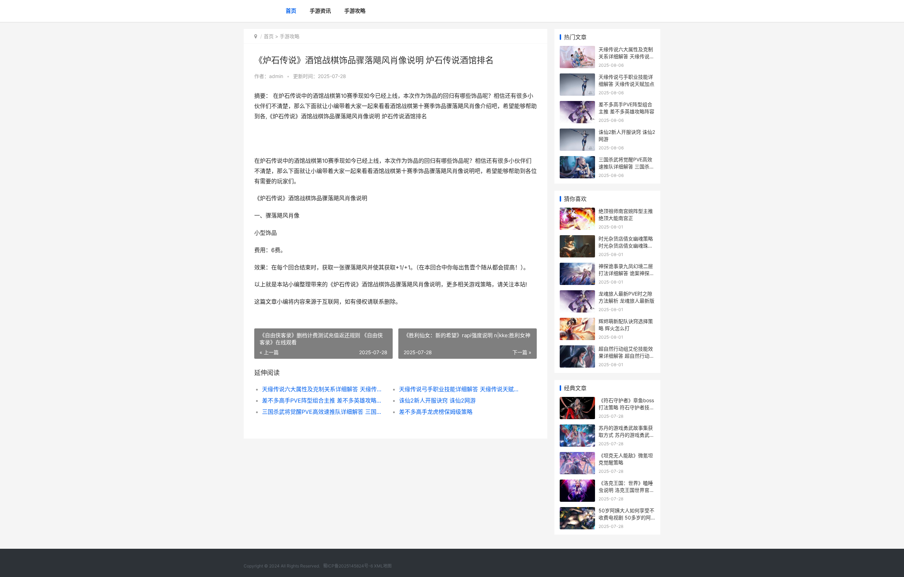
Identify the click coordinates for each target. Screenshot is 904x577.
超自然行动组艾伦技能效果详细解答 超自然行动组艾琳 (626, 355)
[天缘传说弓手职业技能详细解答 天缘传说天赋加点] (577, 78)
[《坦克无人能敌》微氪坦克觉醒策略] (577, 456)
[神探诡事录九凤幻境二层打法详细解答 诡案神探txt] (577, 267)
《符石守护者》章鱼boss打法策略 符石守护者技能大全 (626, 407)
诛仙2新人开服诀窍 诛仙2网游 (437, 400)
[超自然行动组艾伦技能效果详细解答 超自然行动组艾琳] (577, 350)
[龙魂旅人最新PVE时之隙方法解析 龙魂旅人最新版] (577, 295)
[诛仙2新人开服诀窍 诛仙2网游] (577, 133)
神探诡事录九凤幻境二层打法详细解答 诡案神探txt (626, 273)
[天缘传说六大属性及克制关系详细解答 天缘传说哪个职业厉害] (577, 50)
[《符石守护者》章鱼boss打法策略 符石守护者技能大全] (577, 401)
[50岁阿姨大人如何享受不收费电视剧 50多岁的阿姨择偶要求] (577, 511)
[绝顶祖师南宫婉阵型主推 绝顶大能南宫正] (577, 212)
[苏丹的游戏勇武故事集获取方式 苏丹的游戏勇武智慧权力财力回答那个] (577, 429)
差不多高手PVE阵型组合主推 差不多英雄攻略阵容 (323, 400)
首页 (291, 10)
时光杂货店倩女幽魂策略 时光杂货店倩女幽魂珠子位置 (626, 245)
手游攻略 (354, 10)
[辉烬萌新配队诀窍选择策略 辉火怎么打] (577, 322)
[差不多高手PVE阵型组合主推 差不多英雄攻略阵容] (577, 105)
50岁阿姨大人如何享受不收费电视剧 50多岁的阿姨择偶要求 (626, 517)
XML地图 (383, 566)
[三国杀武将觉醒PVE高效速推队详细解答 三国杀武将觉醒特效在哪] (577, 160)
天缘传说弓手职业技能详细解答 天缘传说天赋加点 (460, 389)
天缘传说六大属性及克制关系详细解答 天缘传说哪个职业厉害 (323, 389)
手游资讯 (320, 10)
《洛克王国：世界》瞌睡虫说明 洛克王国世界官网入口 (626, 490)
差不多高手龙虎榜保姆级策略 (435, 411)
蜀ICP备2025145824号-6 (348, 566)
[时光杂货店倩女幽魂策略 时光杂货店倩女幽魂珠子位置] (577, 240)
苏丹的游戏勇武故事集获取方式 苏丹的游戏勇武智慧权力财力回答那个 (626, 435)
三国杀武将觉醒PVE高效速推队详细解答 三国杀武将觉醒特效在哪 (323, 411)
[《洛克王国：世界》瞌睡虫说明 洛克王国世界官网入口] (577, 484)
